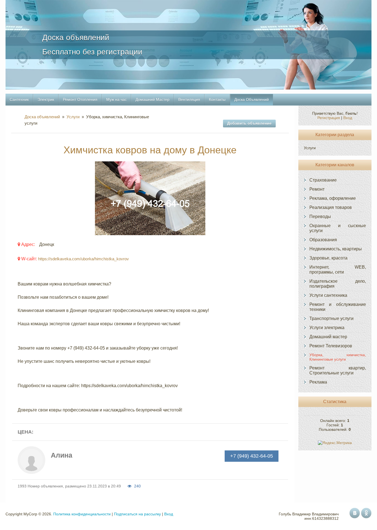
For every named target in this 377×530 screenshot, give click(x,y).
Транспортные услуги (331, 318)
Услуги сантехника (328, 295)
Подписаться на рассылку (137, 514)
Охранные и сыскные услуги (337, 228)
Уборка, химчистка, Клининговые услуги (337, 357)
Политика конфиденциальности (82, 514)
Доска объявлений (43, 116)
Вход (347, 118)
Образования (323, 239)
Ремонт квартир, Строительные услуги (337, 370)
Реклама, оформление (332, 198)
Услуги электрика (326, 327)
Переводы (320, 216)
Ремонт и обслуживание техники (337, 307)
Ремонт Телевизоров (330, 345)
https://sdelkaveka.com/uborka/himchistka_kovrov (83, 258)
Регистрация (328, 118)
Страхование (323, 180)
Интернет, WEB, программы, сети (337, 269)
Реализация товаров (330, 207)
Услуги (73, 116)
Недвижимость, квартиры (335, 248)
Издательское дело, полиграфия (337, 283)
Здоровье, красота (328, 258)
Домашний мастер (328, 336)
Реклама (318, 382)
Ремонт (317, 189)
